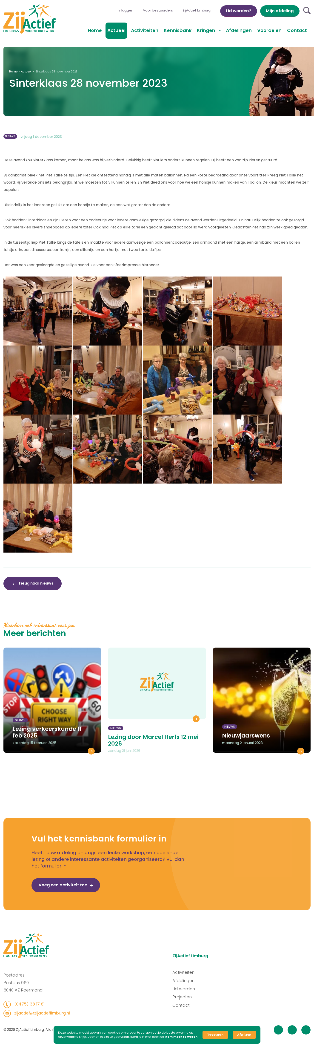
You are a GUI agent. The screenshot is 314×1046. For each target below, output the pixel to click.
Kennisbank (177, 30)
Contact (297, 30)
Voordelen (269, 30)
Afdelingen (239, 30)
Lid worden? (238, 11)
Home (95, 30)
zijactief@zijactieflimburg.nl (41, 1013)
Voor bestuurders (158, 10)
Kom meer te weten (181, 1037)
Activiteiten (144, 30)
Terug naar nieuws (35, 583)
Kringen (206, 30)
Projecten (182, 997)
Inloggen (126, 10)
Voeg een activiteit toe (63, 885)
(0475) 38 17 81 (29, 1004)
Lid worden (183, 989)
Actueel (116, 30)
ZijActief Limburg (197, 10)
